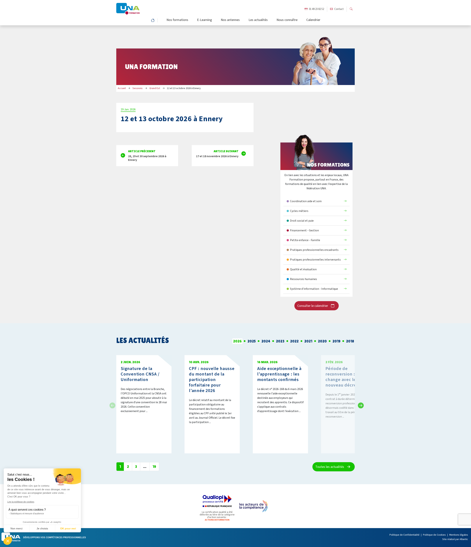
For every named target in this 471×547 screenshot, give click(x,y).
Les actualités (258, 20)
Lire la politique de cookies (20, 502)
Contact (339, 9)
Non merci (16, 528)
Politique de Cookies (434, 535)
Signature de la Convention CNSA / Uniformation (140, 374)
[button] (7, 540)
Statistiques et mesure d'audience (27, 513)
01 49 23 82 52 (316, 9)
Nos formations (177, 20)
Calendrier (313, 20)
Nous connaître (287, 20)
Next (360, 404)
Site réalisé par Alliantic (455, 539)
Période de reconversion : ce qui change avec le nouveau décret (347, 376)
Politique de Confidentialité (404, 535)
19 (154, 467)
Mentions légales (458, 535)
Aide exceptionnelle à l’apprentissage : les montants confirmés (279, 374)
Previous (111, 404)
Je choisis (42, 528)
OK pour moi (68, 528)
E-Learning (204, 20)
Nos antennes (230, 20)
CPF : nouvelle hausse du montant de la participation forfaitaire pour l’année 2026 (212, 379)
